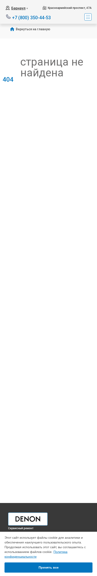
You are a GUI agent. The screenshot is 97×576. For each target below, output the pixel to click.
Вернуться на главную (33, 29)
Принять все (49, 567)
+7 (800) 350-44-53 (31, 17)
